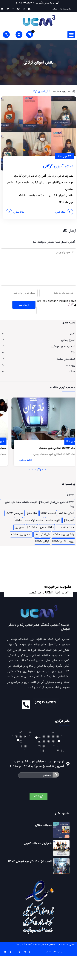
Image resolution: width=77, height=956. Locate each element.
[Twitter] (5, 951)
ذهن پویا (19, 527)
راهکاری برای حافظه (63, 534)
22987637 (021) (45, 702)
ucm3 (70, 495)
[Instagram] (24, 951)
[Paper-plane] (10, 951)
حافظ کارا (32, 527)
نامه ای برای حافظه (21, 534)
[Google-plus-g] (19, 951)
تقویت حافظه (53, 520)
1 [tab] (45, 469)
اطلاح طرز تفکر (66, 513)
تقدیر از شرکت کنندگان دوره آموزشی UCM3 (30, 861)
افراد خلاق (32, 513)
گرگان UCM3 (42, 541)
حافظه (18, 520)
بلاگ (72, 352)
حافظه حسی (47, 527)
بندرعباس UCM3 (15, 513)
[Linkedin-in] (29, 951)
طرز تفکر (45, 534)
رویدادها (61, 92)
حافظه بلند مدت (65, 527)
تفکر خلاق (69, 520)
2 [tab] (42, 469)
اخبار (72, 333)
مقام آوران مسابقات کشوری (38, 843)
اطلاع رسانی (68, 340)
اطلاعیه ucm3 (48, 513)
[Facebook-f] (15, 951)
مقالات (71, 371)
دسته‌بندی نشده (66, 359)
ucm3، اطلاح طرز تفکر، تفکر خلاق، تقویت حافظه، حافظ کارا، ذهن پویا (39, 504)
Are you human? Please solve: (56, 301)
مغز (36, 534)
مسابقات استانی (43, 825)
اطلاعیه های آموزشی (63, 346)
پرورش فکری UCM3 (63, 541)
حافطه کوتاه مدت (34, 520)
